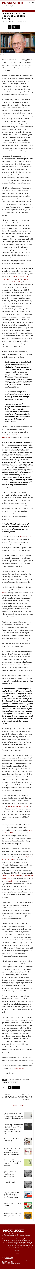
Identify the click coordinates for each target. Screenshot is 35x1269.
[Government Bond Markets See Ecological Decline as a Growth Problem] (28, 1162)
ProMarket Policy (27, 1247)
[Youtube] (29, 1261)
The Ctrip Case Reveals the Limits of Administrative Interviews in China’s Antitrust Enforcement (13, 1151)
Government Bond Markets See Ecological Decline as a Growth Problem (12, 1162)
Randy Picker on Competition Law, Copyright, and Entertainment (10, 1173)
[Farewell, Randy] (28, 1184)
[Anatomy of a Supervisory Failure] (28, 1205)
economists (25, 1079)
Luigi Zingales (9, 22)
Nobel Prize (6, 1082)
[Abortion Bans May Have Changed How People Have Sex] (28, 1215)
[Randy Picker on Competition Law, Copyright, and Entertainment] (28, 1173)
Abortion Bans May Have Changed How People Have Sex (13, 1215)
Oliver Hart (14, 1082)
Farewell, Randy (9, 1182)
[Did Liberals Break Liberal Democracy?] (28, 1141)
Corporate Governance (14, 1079)
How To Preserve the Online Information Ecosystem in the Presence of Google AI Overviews (13, 1195)
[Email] (18, 27)
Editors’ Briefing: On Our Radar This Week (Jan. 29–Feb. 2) (25, 1098)
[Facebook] (9, 27)
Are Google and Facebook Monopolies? (9, 1097)
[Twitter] (14, 27)
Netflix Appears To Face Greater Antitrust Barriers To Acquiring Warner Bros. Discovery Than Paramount (14, 1115)
